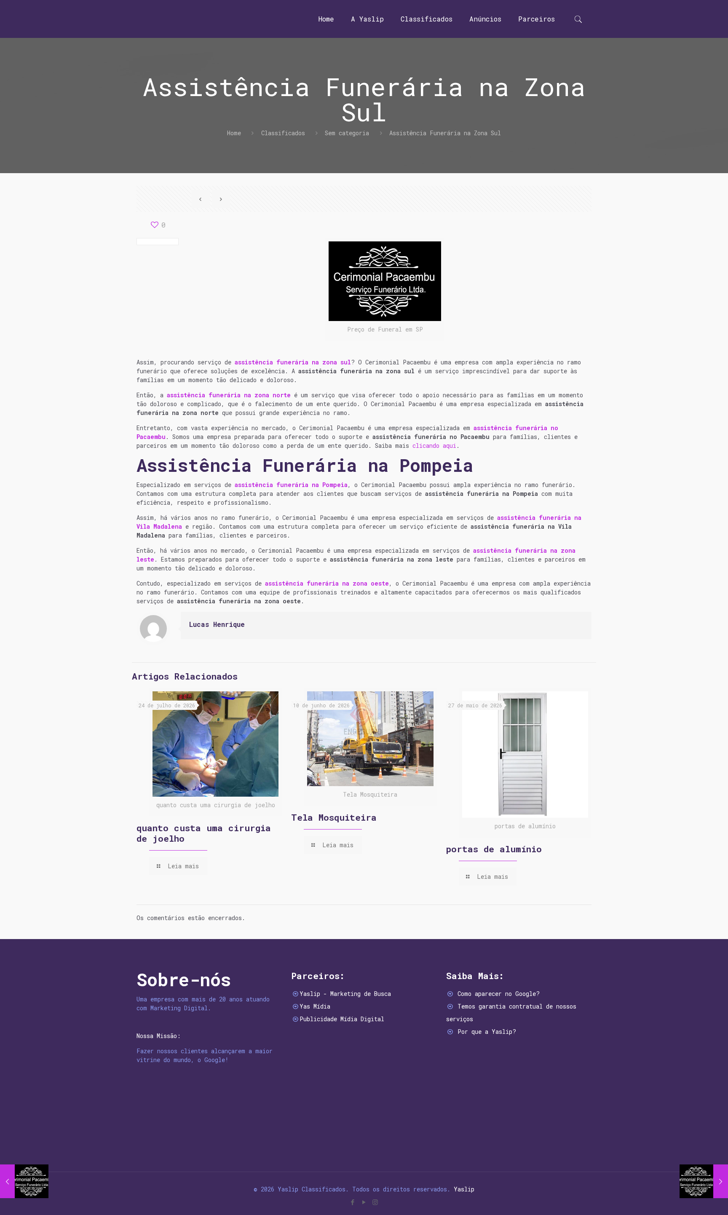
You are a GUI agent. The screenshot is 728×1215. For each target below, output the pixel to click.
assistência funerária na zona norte (229, 395)
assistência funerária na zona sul (293, 362)
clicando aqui (434, 446)
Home (234, 133)
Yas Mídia (315, 1006)
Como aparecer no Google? (499, 994)
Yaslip (464, 1189)
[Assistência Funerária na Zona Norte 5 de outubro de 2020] (704, 1181)
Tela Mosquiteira (334, 817)
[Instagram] (375, 1202)
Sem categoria (347, 133)
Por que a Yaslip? (487, 1032)
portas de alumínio (494, 849)
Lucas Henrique (217, 624)
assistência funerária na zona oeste (327, 583)
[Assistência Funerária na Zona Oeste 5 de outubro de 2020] (24, 1181)
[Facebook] (352, 1202)
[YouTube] (363, 1202)
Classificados (283, 133)
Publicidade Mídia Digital (342, 1019)
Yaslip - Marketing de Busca (345, 994)
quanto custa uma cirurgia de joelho (203, 833)
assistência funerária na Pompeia (291, 485)
